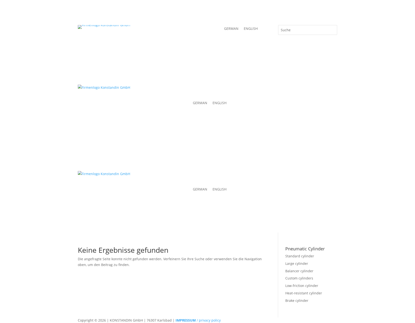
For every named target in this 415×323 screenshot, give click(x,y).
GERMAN (231, 29)
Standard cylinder (299, 256)
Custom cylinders (299, 278)
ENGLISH (251, 29)
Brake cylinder (296, 300)
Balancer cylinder (299, 271)
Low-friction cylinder (301, 285)
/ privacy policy (198, 320)
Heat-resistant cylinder (303, 293)
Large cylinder (296, 263)
